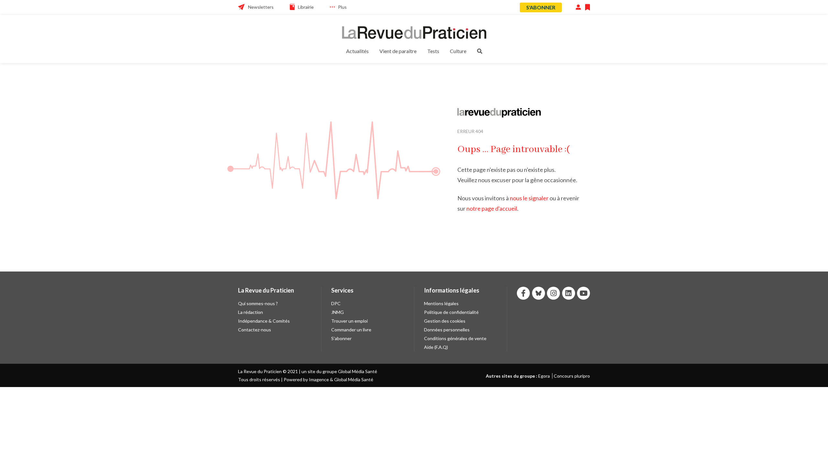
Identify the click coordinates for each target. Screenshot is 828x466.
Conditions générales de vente (455, 338)
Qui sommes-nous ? (258, 303)
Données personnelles (447, 329)
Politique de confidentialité (451, 312)
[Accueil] (414, 32)
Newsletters (261, 7)
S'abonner (540, 7)
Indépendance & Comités (264, 321)
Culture (458, 51)
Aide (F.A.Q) (436, 347)
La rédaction (250, 312)
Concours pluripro (572, 376)
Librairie (306, 7)
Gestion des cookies (444, 321)
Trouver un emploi (349, 321)
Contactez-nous (254, 329)
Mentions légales (441, 303)
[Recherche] (479, 51)
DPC (336, 303)
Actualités (357, 51)
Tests (433, 51)
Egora (544, 376)
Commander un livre (351, 329)
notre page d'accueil (491, 208)
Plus (342, 7)
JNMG (337, 312)
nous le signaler (529, 198)
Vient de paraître (398, 51)
